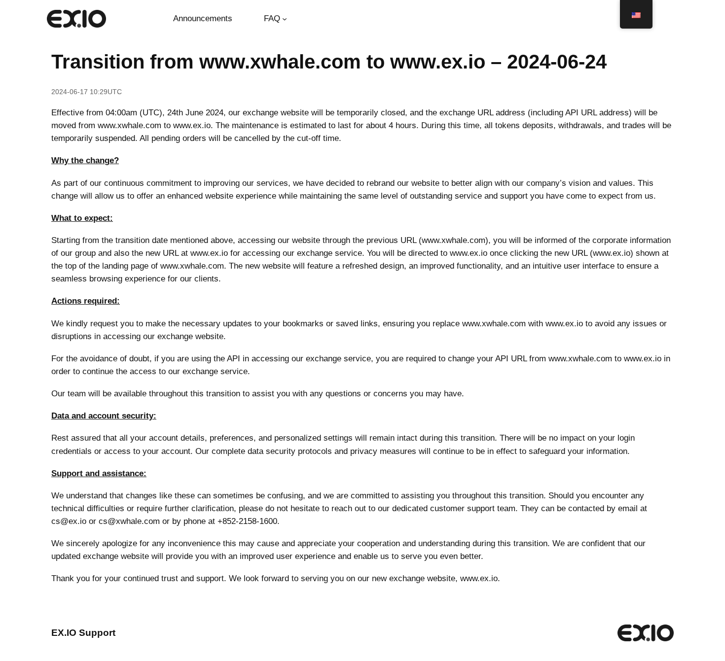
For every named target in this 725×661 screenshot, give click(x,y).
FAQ (272, 18)
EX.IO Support (83, 632)
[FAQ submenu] (284, 18)
